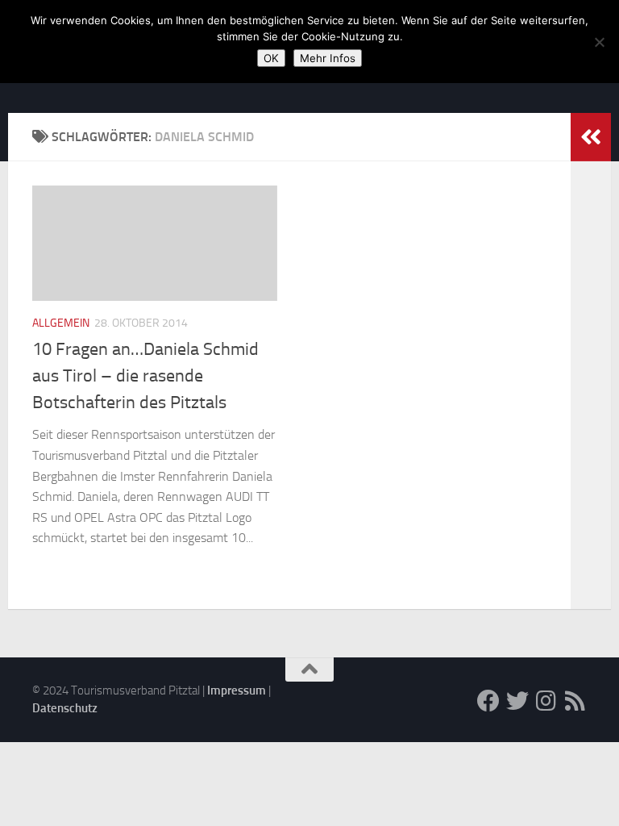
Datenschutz (65, 708)
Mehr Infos (327, 58)
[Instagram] (546, 701)
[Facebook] (488, 701)
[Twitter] (517, 701)
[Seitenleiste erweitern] (591, 137)
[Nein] (599, 42)
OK (271, 58)
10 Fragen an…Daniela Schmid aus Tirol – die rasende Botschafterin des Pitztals (145, 376)
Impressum (236, 690)
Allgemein (60, 323)
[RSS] (575, 701)
